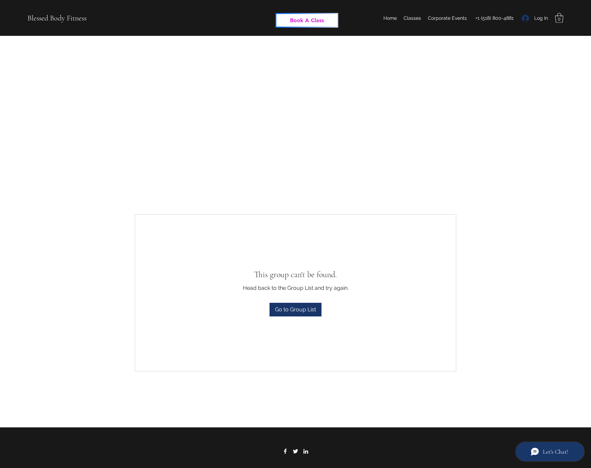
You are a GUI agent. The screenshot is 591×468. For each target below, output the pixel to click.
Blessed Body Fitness (57, 18)
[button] (559, 18)
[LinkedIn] (305, 451)
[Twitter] (295, 451)
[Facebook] (285, 451)
